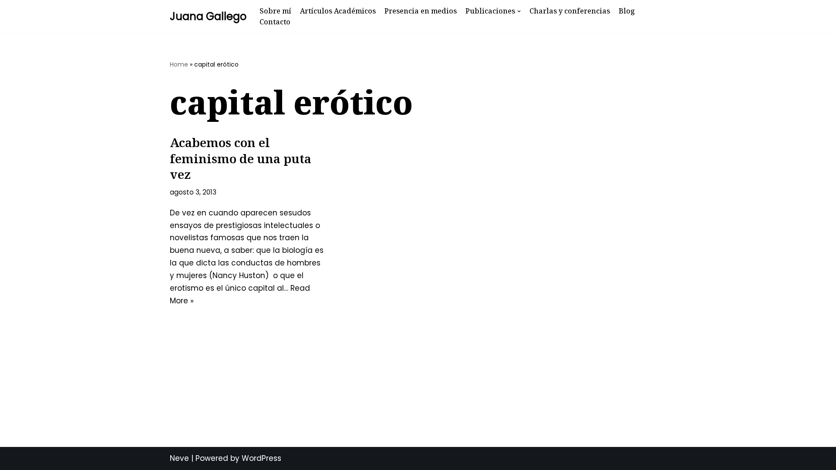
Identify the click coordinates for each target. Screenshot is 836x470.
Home (179, 64)
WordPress (261, 458)
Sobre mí (275, 11)
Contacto (275, 22)
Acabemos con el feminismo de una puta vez (240, 158)
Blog (627, 11)
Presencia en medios (420, 11)
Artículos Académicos (338, 11)
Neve (179, 458)
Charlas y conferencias (569, 11)
